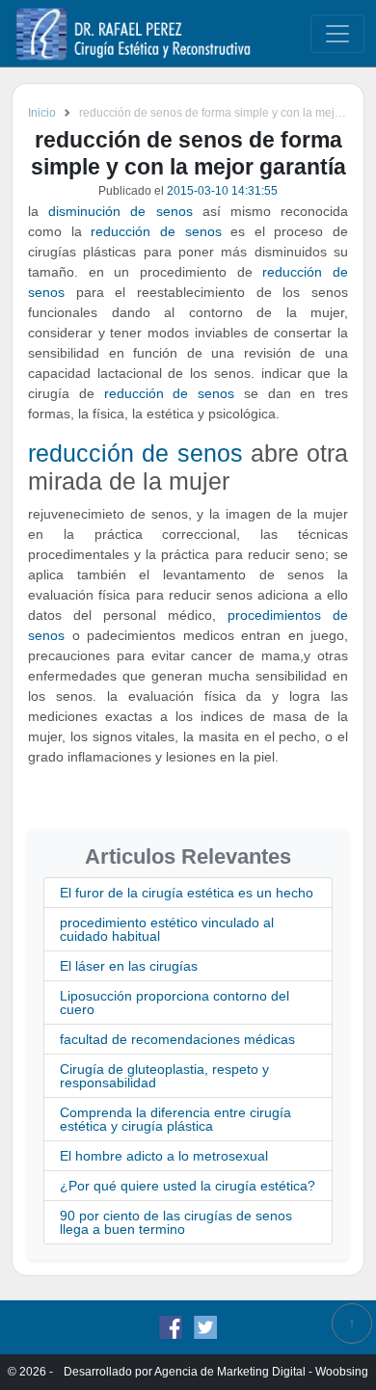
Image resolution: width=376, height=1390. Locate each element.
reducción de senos (156, 231)
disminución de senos (120, 211)
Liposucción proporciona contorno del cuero (174, 1002)
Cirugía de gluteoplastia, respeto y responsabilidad (164, 1075)
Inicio (42, 113)
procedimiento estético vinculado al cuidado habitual (167, 929)
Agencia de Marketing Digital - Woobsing (261, 1371)
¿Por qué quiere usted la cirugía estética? (187, 1185)
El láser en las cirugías (129, 966)
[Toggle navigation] (337, 33)
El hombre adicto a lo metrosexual (164, 1155)
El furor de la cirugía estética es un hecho (186, 892)
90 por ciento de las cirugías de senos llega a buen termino (176, 1222)
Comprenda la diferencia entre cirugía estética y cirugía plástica (175, 1119)
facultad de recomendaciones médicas (177, 1039)
